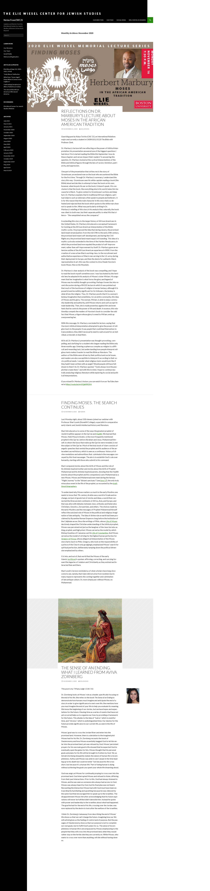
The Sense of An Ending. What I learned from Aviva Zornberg (89, 672)
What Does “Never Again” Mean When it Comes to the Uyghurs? (13, 79)
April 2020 (7, 147)
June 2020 (7, 141)
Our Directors (98, 20)
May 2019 (7, 165)
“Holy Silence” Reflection (12, 74)
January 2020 (8, 153)
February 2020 (8, 150)
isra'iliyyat (72, 559)
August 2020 (8, 138)
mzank (82, 412)
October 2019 (8, 159)
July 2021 (7, 121)
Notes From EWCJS (13, 20)
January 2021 (8, 127)
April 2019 (7, 167)
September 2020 (9, 135)
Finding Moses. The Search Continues (89, 404)
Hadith (99, 434)
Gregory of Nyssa (68, 539)
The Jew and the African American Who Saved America (11, 92)
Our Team (110, 20)
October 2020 (8, 132)
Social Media (121, 20)
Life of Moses (111, 521)
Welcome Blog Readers (137, 20)
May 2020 (7, 144)
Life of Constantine (100, 533)
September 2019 (9, 162)
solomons (85, 129)
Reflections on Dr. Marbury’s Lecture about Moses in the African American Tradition (88, 118)
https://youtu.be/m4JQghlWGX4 (79, 384)
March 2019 (8, 170)
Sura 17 (103, 480)
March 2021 (8, 124)
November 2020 (9, 130)
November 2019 (9, 156)
